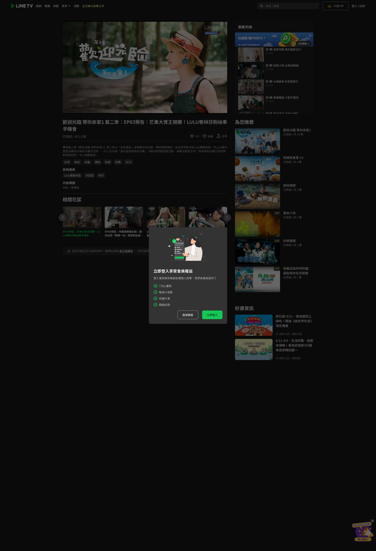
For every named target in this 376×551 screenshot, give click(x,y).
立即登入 (212, 315)
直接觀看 (187, 315)
